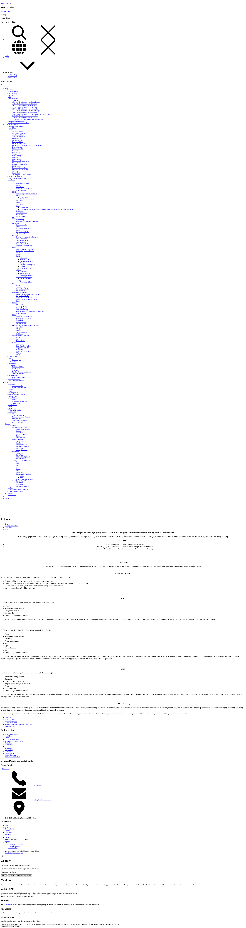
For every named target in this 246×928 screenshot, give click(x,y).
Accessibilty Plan (17, 131)
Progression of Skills (22, 183)
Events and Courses (18, 422)
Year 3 (22, 476)
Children (7, 424)
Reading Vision (24, 259)
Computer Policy (17, 142)
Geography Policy (17, 154)
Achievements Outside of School (18, 489)
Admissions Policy (18, 135)
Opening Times (13, 393)
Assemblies (19, 204)
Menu (14, 399)
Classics (22, 266)
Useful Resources (21, 434)
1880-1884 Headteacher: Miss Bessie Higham (26, 102)
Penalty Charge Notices (19, 387)
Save (17, 926)
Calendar (11, 389)
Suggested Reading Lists (27, 264)
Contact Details (13, 91)
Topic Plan (19, 448)
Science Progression (22, 308)
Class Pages (12, 425)
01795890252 (38, 785)
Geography (15, 235)
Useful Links (12, 412)
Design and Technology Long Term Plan (28, 294)
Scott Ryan (15, 370)
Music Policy (20, 220)
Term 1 (18, 462)
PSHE (14, 192)
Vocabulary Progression (23, 228)
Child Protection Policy (19, 143)
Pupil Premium (12, 375)
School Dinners (13, 398)
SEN (9, 358)
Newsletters (19, 441)
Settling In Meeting (22, 450)
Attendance (11, 384)
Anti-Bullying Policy (18, 136)
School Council (24, 197)
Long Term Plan (21, 190)
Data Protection (17, 147)
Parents (7, 382)
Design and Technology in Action (26, 299)
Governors (11, 365)
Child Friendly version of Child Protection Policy (27, 145)
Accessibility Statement (15, 844)
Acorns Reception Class (19, 427)
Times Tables (20, 472)
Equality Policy (17, 152)
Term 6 (18, 470)
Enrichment (19, 211)
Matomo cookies (11, 905)
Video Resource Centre (15, 491)
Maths (14, 315)
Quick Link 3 (12, 77)
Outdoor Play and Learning (16, 394)
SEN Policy (16, 171)
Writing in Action (25, 273)
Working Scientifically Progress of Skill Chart (30, 311)
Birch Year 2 (16, 451)
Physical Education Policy (20, 164)
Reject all (4, 875)
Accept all (11, 875)
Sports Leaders (20, 290)
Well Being (11, 413)
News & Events (9, 829)
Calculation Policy (21, 322)
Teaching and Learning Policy (21, 175)
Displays (18, 202)
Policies (10, 130)
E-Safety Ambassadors (27, 199)
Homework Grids (21, 444)
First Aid (15, 150)
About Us (8, 825)
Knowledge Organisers (23, 457)
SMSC (18, 195)
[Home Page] (5, 11)
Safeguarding (12, 363)
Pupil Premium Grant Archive (21, 377)
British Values (20, 216)
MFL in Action (20, 341)
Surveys (10, 406)
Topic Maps (19, 432)
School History (13, 98)
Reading (18, 256)
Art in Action (20, 187)
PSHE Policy (16, 166)
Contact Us (8, 57)
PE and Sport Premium (15, 176)
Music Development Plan (16, 380)
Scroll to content (6, 3)
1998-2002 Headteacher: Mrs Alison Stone (25, 116)
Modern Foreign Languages (20, 161)
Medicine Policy (17, 159)
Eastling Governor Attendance (21, 372)
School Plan (12, 128)
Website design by (14, 853)
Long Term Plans (21, 239)
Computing (15, 223)
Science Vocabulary (22, 309)
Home (6, 88)
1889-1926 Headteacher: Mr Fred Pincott (24, 105)
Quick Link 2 (12, 76)
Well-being (19, 214)
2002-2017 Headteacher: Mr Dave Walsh (24, 117)
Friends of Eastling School (16, 121)
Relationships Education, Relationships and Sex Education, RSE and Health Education (46, 209)
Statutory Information (11, 124)
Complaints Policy (17, 140)
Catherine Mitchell (18, 367)
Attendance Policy (17, 386)
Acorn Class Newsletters (23, 429)
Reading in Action (25, 268)
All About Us (9, 90)
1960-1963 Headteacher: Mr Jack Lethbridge (26, 111)
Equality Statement (14, 379)
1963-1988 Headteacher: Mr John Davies (24, 112)
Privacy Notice (16, 162)
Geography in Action (22, 240)
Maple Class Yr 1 (17, 439)
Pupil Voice (19, 200)
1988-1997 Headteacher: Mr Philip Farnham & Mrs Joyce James (31, 114)
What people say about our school (18, 123)
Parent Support (16, 360)
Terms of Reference (18, 374)
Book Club (23, 258)
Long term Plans (21, 438)
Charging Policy (17, 138)
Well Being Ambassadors (20, 420)
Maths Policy (16, 157)
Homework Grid (21, 458)
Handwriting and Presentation (25, 249)
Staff (9, 97)
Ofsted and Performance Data (17, 178)
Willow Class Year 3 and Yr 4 (21, 460)
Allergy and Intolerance (19, 401)
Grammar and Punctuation (24, 277)
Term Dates (11, 408)
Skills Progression (21, 213)
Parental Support (21, 323)
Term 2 (18, 463)
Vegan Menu (16, 403)
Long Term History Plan (23, 346)
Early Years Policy (17, 149)
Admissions (12, 361)
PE (13, 284)
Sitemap (7, 841)
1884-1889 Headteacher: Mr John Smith (24, 104)
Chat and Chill (16, 418)
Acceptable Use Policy (19, 133)
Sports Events (20, 287)
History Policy (16, 155)
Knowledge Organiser (23, 446)
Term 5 (18, 469)
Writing (18, 270)
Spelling (18, 280)
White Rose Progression (23, 318)
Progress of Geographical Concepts (27, 237)
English (14, 247)
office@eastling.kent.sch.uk (42, 800)
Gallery (10, 488)
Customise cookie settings (23, 875)
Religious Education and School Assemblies (25, 325)
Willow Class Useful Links (24, 479)
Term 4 (18, 467)
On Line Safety (20, 233)
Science (14, 303)
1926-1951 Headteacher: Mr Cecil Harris (24, 107)
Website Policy (12, 848)
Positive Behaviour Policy (20, 168)
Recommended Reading (23, 474)
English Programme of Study (25, 251)
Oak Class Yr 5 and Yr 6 (19, 481)
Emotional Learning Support (21, 417)
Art (13, 181)
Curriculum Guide (21, 225)
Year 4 (22, 477)
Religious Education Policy (20, 169)
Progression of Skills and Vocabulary (27, 221)
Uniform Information (14, 410)
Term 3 (18, 465)
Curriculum (11, 180)
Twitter (7, 56)
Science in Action (21, 306)
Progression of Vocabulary (24, 188)
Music (14, 218)
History (14, 342)
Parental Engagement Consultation (26, 194)
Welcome (11, 95)
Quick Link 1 (12, 74)
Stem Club (19, 304)
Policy (18, 185)
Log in (7, 498)
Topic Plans (19, 455)
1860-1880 (15, 100)
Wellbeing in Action (18, 415)
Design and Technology (19, 292)
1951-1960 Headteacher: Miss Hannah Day (25, 109)
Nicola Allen (16, 368)
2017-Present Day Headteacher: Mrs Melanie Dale (27, 119)
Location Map (12, 93)
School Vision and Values (16, 126)
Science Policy (16, 173)
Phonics (18, 254)
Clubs (10, 391)
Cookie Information (14, 846)
